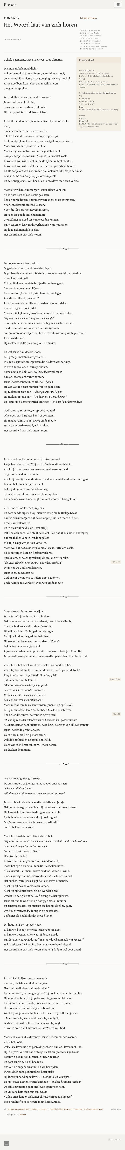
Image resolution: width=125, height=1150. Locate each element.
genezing (42, 1109)
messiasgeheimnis (90, 1109)
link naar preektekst (88, 18)
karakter (34, 1109)
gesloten (10, 1109)
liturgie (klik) (86, 60)
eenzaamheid (24, 1109)
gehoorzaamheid (76, 1109)
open (17, 1109)
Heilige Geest (62, 1109)
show (101, 1109)
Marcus (23, 1115)
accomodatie (51, 1109)
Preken (10, 4)
